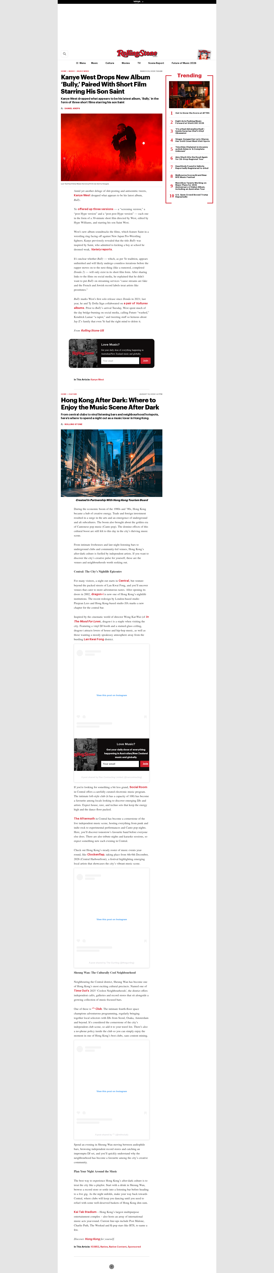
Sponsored (134, 1247)
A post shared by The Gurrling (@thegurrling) (111, 962)
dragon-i (97, 594)
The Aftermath (84, 818)
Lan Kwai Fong (94, 639)
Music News (83, 71)
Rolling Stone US (92, 330)
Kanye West (82, 195)
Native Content (118, 1247)
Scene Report (156, 63)
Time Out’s (81, 990)
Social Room (138, 787)
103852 (95, 1247)
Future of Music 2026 (184, 63)
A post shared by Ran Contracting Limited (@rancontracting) (111, 777)
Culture (109, 63)
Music (94, 63)
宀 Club (97, 1008)
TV (139, 63)
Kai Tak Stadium (85, 1212)
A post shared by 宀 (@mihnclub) (111, 1134)
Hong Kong (92, 1239)
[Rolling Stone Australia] (137, 56)
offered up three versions (95, 209)
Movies (126, 63)
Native (104, 1247)
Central (124, 580)
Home (63, 71)
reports (101, 249)
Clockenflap (95, 854)
